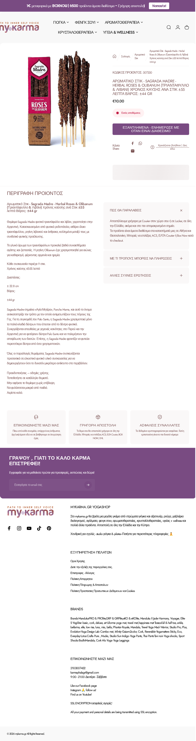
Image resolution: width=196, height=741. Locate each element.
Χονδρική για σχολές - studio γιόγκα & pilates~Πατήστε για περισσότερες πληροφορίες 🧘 (121, 534)
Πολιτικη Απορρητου (81, 579)
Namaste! (159, 6)
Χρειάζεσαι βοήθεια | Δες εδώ (169, 147)
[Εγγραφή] (88, 485)
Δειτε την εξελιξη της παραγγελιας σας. (91, 567)
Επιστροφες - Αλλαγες (82, 573)
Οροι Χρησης (77, 561)
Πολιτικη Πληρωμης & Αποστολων (89, 585)
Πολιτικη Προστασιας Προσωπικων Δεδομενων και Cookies (102, 591)
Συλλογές (122, 56)
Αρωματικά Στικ (137, 56)
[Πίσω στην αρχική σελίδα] (112, 56)
